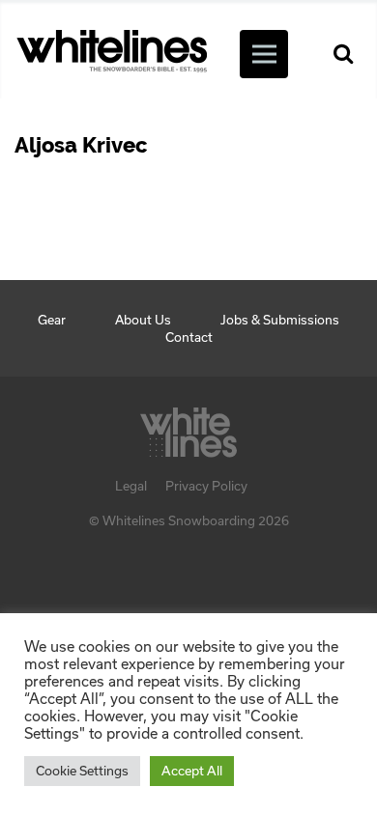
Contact (189, 337)
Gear (52, 319)
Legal (131, 485)
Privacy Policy (206, 485)
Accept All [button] (191, 770)
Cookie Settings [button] (82, 770)
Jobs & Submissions (279, 319)
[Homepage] (188, 427)
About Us (143, 319)
